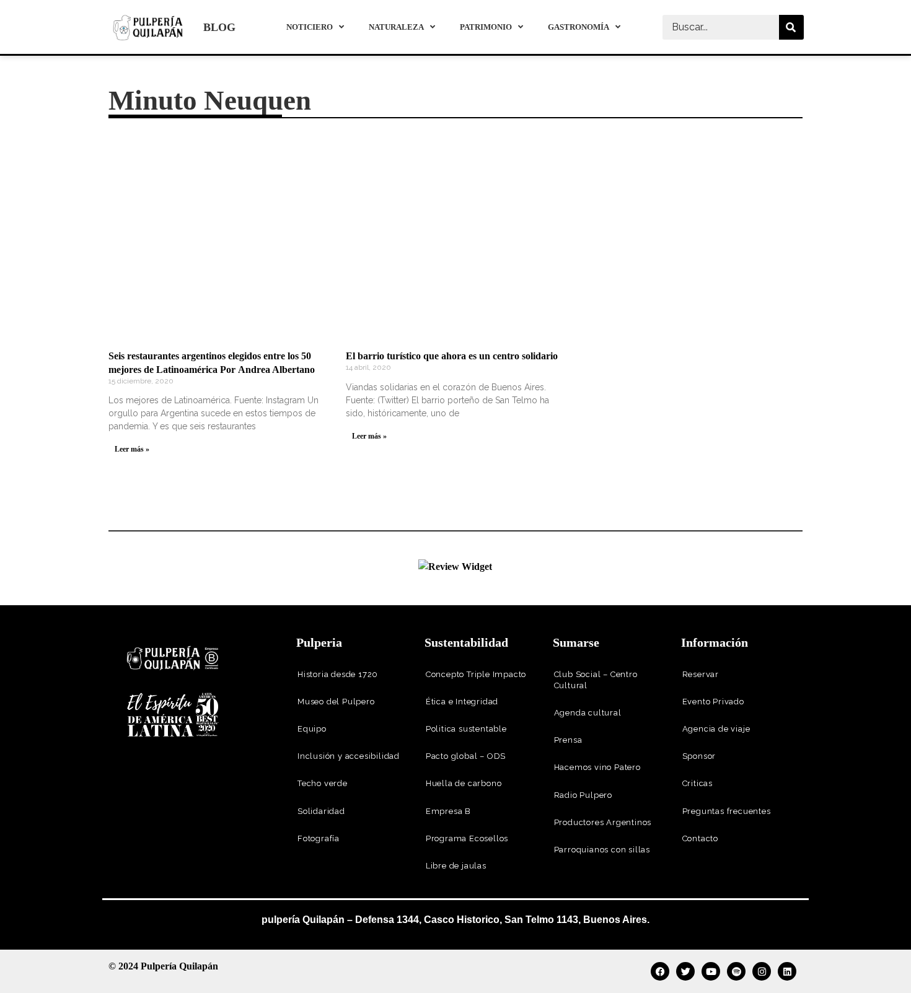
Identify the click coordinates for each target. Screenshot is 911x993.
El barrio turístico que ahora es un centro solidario (452, 356)
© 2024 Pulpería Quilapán (163, 966)
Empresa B (448, 811)
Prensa (568, 740)
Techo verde (322, 783)
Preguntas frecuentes (726, 811)
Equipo (312, 728)
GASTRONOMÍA (578, 27)
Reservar (700, 674)
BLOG (219, 27)
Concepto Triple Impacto (476, 674)
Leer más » (132, 449)
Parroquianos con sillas (602, 849)
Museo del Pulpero (336, 701)
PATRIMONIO (486, 27)
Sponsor (699, 756)
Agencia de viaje (716, 728)
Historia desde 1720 (337, 674)
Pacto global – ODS (466, 756)
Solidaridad (321, 811)
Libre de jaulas (456, 865)
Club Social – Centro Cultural (596, 680)
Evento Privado (713, 701)
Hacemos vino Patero (597, 767)
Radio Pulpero (583, 795)
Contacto (700, 838)
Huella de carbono (464, 783)
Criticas (697, 783)
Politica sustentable (466, 728)
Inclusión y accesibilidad (348, 756)
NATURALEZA (396, 27)
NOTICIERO (309, 27)
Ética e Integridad (462, 701)
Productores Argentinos (603, 822)
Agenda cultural (588, 712)
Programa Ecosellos (467, 838)
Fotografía (318, 838)
